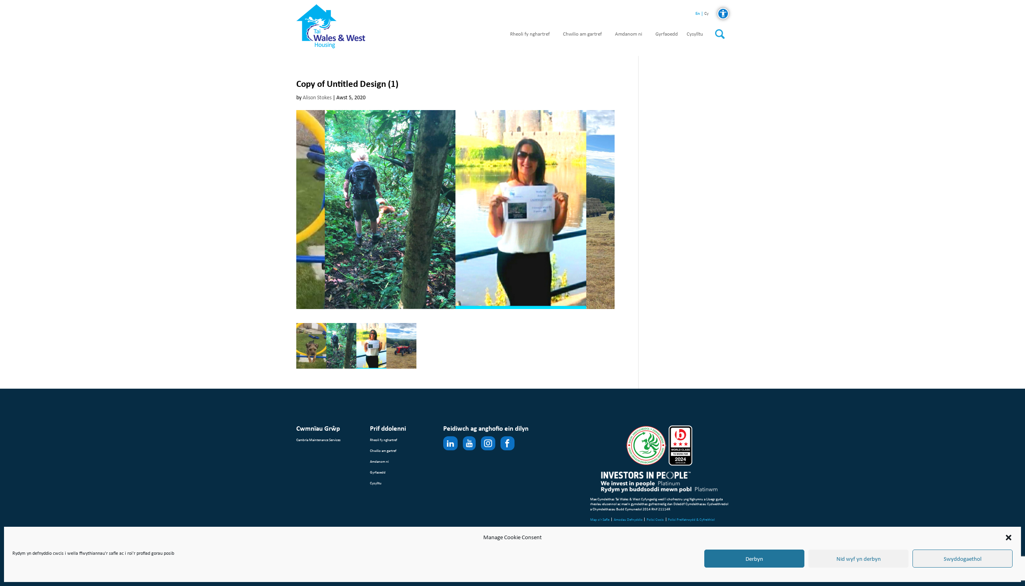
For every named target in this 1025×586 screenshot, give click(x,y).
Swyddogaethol (962, 558)
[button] (1009, 538)
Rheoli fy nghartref (530, 34)
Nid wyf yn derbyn (858, 558)
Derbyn (754, 558)
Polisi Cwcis (655, 519)
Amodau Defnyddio (628, 519)
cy (706, 14)
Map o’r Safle (599, 519)
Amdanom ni (628, 34)
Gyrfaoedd (666, 34)
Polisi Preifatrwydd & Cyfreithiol (691, 519)
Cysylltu (695, 34)
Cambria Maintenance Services (318, 439)
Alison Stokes (317, 97)
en (697, 13)
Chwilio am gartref (582, 34)
